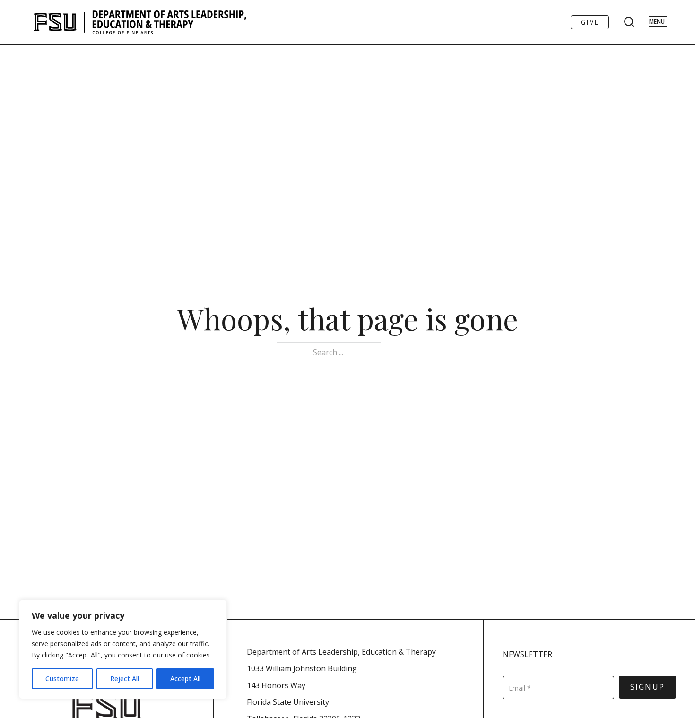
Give (590, 21)
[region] (123, 649)
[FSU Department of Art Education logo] (139, 22)
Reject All (124, 678)
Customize (62, 678)
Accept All (185, 678)
